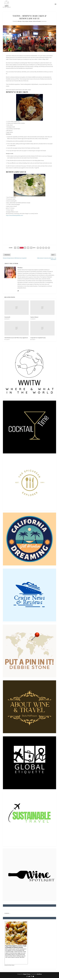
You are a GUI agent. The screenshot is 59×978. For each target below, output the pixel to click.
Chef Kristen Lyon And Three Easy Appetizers (16, 337)
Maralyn (20, 21)
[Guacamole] (16, 307)
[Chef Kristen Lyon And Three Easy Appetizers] (16, 328)
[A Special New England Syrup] (42, 328)
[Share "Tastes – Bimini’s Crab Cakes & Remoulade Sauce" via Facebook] (15, 247)
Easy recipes (25, 21)
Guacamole (7, 317)
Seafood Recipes (37, 21)
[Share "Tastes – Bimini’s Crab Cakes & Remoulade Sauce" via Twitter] (18, 247)
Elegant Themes (26, 974)
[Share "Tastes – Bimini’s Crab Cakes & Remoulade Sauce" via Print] (31, 247)
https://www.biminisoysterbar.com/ (14, 215)
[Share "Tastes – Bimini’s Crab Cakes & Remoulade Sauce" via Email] (28, 247)
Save (22, 247)
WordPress (39, 974)
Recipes (30, 21)
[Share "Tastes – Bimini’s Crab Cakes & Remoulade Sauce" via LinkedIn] (25, 247)
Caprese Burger (34, 317)
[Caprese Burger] (42, 307)
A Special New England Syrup (38, 337)
